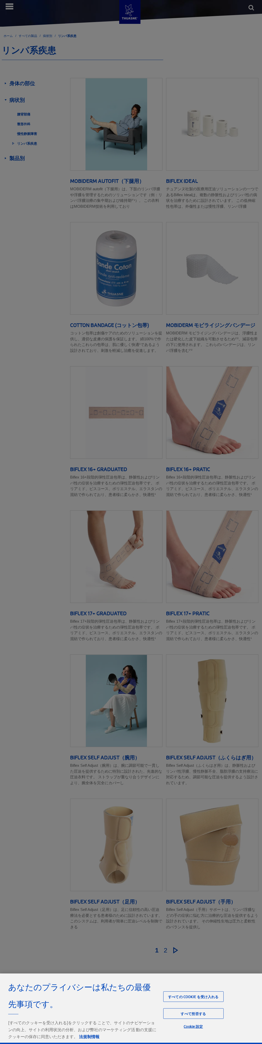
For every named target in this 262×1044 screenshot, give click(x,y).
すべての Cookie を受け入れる (193, 996)
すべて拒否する (193, 1013)
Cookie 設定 (193, 1026)
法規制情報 (89, 1036)
